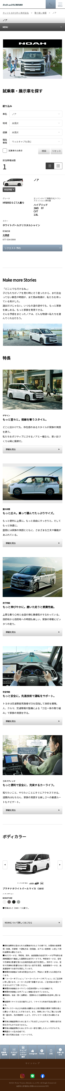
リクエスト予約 (12, 248)
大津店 (6, 235)
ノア (5, 20)
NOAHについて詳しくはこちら (18, 922)
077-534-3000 (9, 239)
